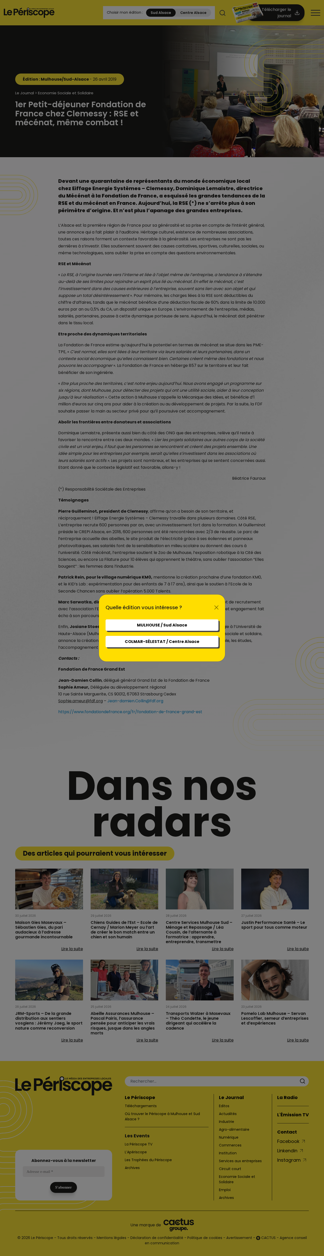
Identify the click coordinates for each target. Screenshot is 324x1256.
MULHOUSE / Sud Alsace (162, 625)
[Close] (216, 607)
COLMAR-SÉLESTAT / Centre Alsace (162, 641)
